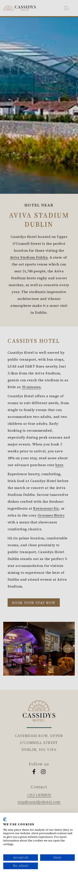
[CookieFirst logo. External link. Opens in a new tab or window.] (4, 819)
